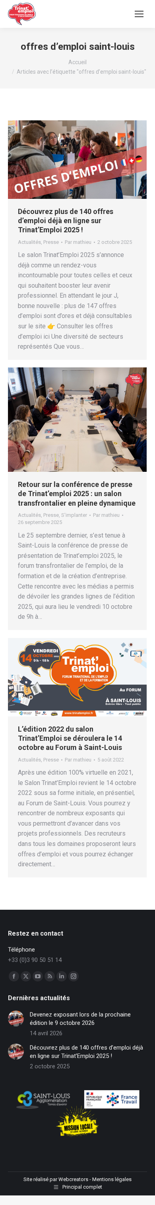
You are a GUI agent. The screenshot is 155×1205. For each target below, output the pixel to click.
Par (78, 242)
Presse (51, 242)
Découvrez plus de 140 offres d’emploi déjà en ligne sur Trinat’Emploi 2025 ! (65, 220)
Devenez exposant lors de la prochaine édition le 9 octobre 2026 (80, 1018)
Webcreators (73, 1179)
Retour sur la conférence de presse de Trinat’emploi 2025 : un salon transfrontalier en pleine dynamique (77, 493)
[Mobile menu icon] (139, 14)
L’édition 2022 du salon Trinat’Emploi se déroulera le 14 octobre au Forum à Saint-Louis (70, 738)
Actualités (29, 242)
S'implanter (74, 515)
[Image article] (16, 1018)
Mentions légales (112, 1179)
